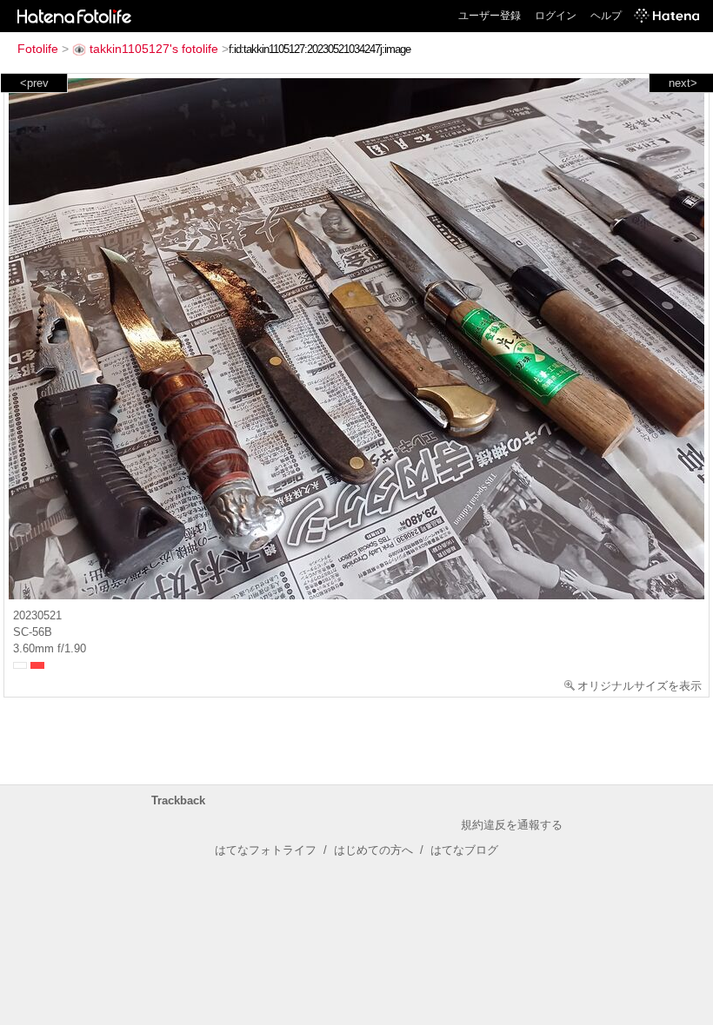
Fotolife (37, 49)
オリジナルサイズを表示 (639, 685)
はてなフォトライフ (266, 849)
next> (683, 82)
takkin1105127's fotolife (154, 49)
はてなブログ (464, 849)
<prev (34, 82)
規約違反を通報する (512, 824)
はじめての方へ (373, 849)
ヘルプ (606, 16)
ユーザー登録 (489, 16)
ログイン (555, 16)
